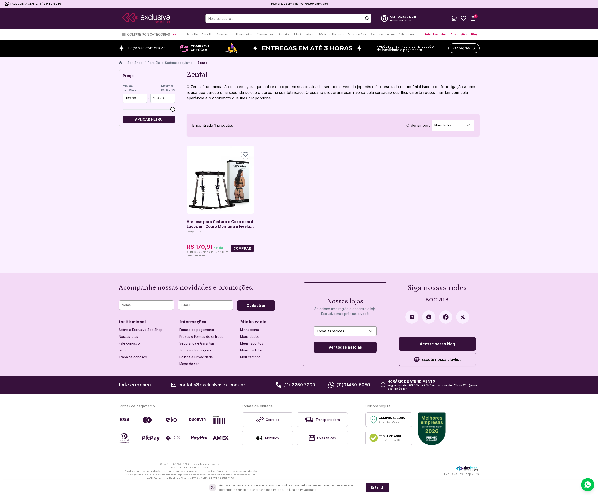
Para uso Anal (357, 34)
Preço (128, 75)
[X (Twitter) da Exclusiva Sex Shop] (462, 317)
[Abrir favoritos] (463, 18)
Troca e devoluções (195, 350)
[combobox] (453, 125)
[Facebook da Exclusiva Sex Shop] (445, 317)
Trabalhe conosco (133, 357)
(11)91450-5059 (49, 3)
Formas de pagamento (196, 330)
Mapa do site (189, 364)
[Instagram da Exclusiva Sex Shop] (411, 317)
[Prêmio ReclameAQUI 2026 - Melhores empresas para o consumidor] (432, 428)
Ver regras (461, 48)
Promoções (458, 34)
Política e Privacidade (196, 357)
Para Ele (192, 34)
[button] (454, 18)
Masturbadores (304, 34)
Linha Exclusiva (435, 34)
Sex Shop (135, 63)
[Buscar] (367, 18)
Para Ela (207, 34)
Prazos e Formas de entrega (201, 336)
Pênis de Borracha (331, 34)
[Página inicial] (120, 63)
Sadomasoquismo (383, 34)
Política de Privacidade (301, 489)
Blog (474, 34)
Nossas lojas (128, 336)
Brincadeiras (244, 34)
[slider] (172, 109)
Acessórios (224, 34)
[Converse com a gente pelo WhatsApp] (587, 484)
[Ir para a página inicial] (146, 18)
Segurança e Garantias (197, 343)
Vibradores (407, 34)
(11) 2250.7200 (299, 385)
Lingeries (284, 34)
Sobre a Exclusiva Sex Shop (141, 330)
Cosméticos (265, 34)
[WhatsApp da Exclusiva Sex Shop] (428, 317)
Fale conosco (129, 343)
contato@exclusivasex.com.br (211, 385)
